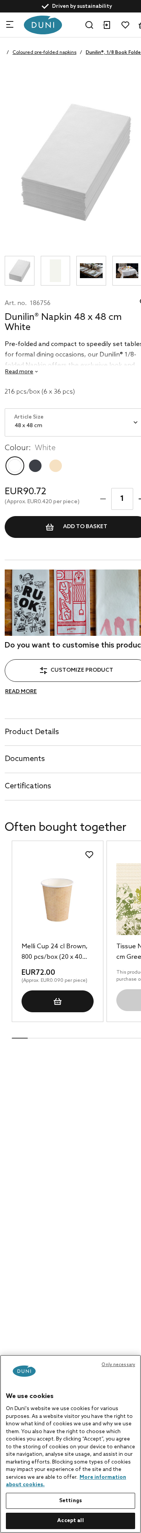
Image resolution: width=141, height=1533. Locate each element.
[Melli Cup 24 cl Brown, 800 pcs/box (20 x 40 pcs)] (57, 899)
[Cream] (55, 466)
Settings (70, 1501)
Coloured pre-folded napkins (44, 52)
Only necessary (118, 1365)
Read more (21, 691)
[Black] (35, 466)
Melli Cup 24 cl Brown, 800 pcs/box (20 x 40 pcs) (55, 952)
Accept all (70, 1521)
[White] (15, 466)
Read (19, 372)
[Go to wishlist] (125, 25)
